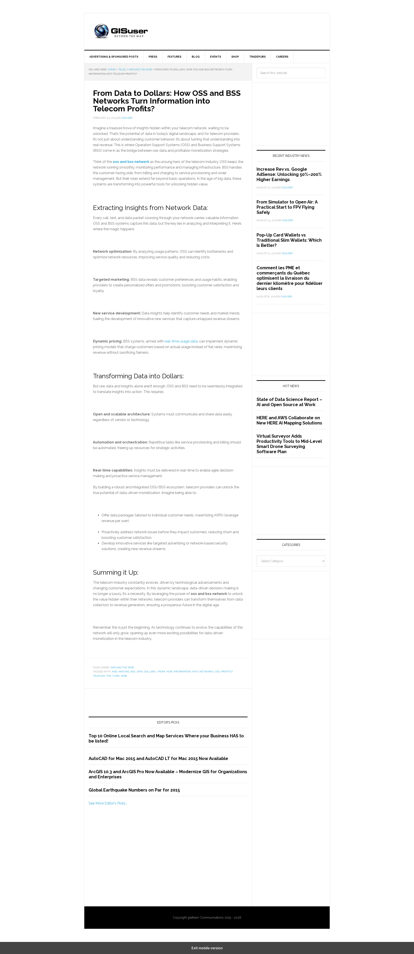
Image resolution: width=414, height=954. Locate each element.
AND (114, 671)
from (161, 671)
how (169, 671)
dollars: (150, 671)
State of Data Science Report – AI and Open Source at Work (289, 402)
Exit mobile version (207, 948)
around (124, 671)
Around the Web (122, 667)
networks (206, 671)
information (182, 671)
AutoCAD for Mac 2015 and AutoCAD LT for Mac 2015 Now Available (158, 758)
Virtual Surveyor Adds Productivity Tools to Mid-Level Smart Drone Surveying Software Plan (289, 444)
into (195, 671)
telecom (99, 675)
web (124, 675)
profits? (227, 671)
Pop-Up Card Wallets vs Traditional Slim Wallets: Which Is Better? (289, 240)
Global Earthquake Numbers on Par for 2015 (134, 790)
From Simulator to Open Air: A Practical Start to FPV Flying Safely (287, 207)
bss (133, 671)
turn (115, 675)
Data (140, 671)
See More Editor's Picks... (108, 803)
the (108, 675)
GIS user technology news (121, 31)
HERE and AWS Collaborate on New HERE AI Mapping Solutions (289, 420)
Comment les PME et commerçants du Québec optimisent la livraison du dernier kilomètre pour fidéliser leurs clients (290, 278)
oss (217, 671)
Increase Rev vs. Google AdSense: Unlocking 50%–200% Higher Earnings (289, 174)
